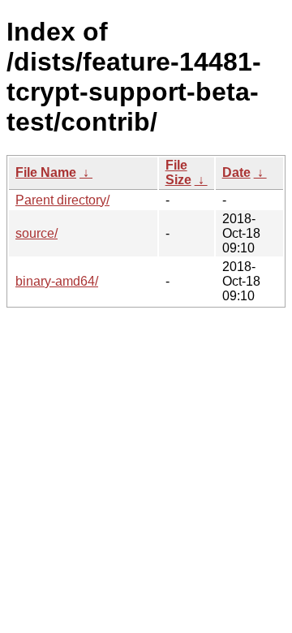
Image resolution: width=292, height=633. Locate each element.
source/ (36, 233)
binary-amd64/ (56, 281)
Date (236, 172)
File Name (45, 172)
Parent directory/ (62, 200)
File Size (178, 172)
